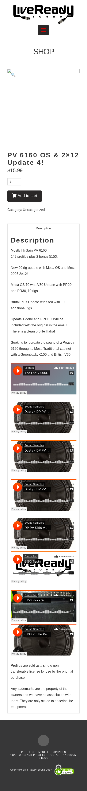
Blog (45, 758)
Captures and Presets (28, 755)
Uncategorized (34, 210)
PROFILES (27, 752)
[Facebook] (43, 740)
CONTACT (55, 755)
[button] (43, 30)
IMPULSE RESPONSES (52, 752)
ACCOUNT (71, 755)
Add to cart (27, 195)
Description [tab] (43, 228)
